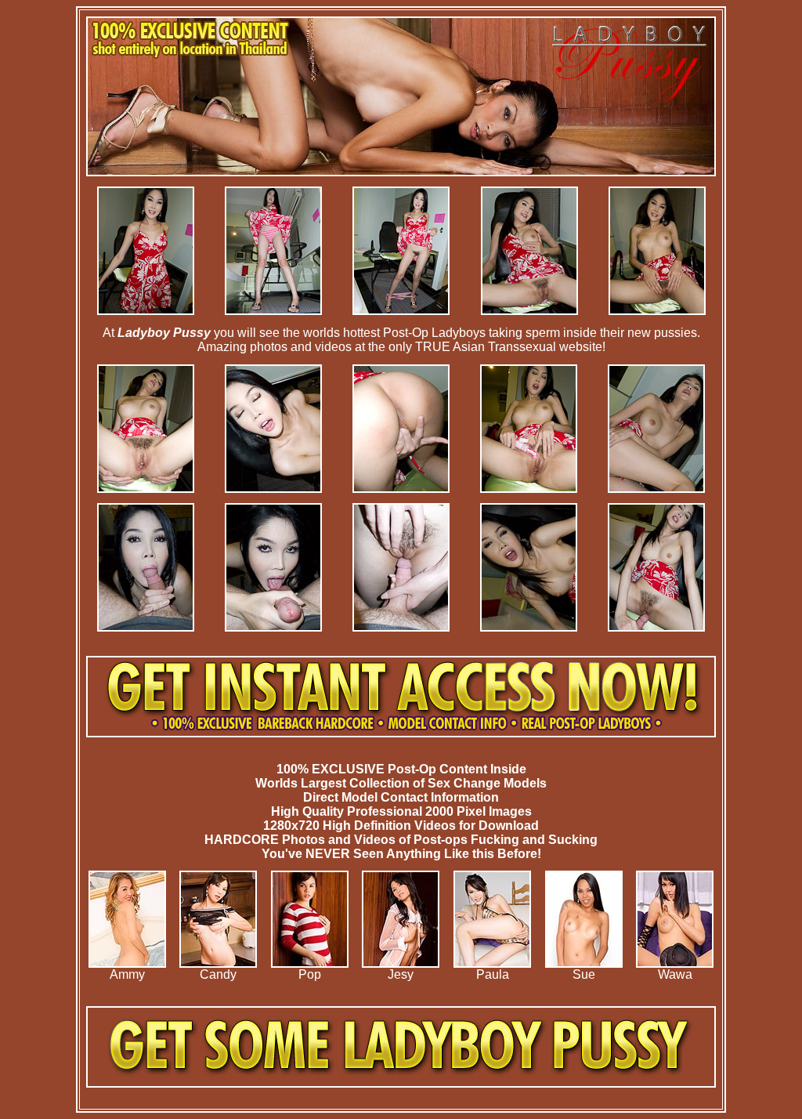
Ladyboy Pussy (164, 332)
